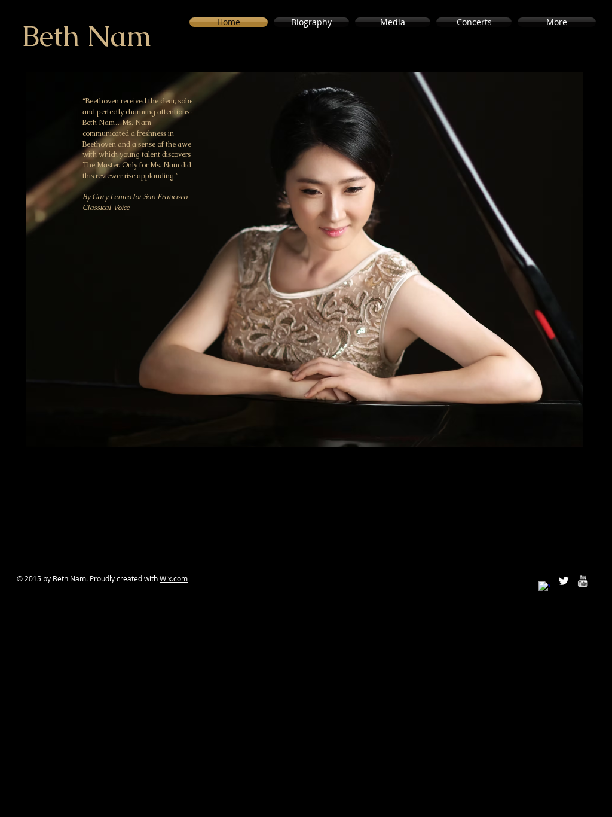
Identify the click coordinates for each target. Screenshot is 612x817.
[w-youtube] (583, 581)
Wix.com (174, 578)
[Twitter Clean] (564, 581)
